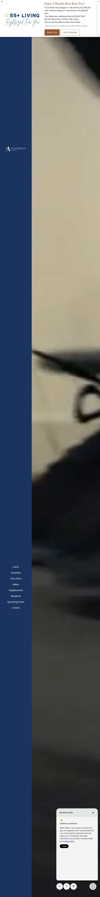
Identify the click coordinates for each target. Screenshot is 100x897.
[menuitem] (16, 574)
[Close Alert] (97, 3)
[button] (3, 1)
